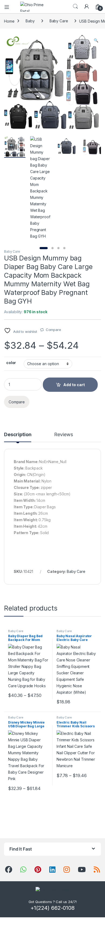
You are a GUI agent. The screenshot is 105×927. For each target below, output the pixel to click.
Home (9, 21)
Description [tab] (17, 434)
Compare (53, 329)
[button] (96, 40)
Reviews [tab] (63, 434)
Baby (30, 21)
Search (75, 6)
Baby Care (59, 21)
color (11, 362)
